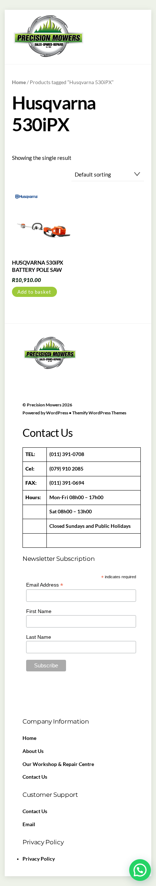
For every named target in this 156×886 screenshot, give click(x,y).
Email (28, 824)
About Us (33, 751)
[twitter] (47, 371)
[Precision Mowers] (48, 56)
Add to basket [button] (34, 292)
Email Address (44, 584)
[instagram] (81, 371)
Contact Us (34, 777)
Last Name (38, 637)
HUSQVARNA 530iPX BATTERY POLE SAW (37, 266)
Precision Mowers (44, 404)
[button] (140, 870)
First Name (39, 611)
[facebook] (29, 371)
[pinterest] (64, 371)
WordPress (57, 412)
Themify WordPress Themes (99, 412)
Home (19, 82)
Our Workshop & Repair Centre (58, 764)
